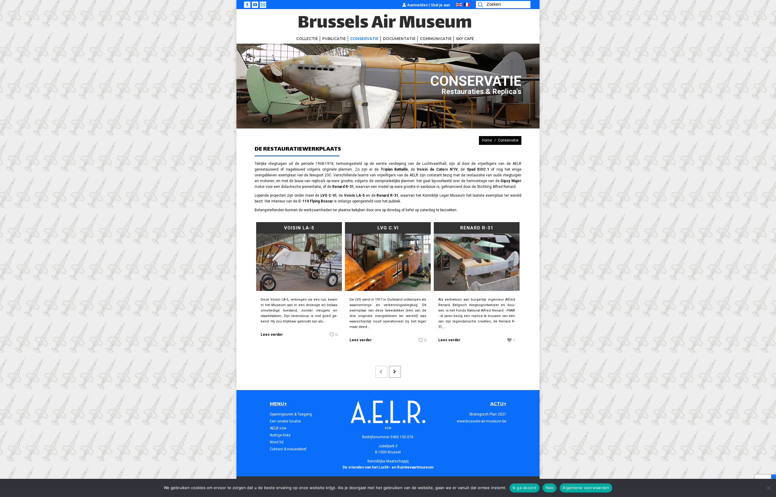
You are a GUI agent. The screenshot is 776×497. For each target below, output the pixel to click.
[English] (459, 5)
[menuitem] (307, 38)
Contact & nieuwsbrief (288, 449)
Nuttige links (280, 435)
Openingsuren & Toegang (291, 414)
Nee (550, 487)
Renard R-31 (476, 228)
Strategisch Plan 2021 (487, 414)
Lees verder (272, 334)
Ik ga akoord (525, 487)
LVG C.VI (388, 228)
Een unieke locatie (285, 421)
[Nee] (768, 488)
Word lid (276, 442)
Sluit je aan (440, 5)
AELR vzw (278, 428)
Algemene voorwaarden (586, 487)
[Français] (467, 5)
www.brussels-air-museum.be (481, 421)
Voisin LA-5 (299, 228)
